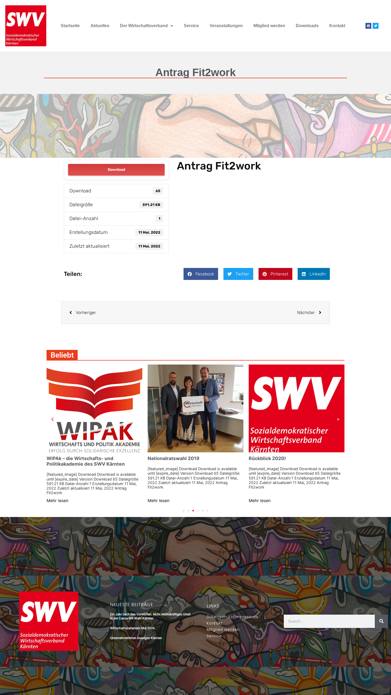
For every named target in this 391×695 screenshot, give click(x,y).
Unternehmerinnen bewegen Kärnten (136, 638)
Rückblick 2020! (267, 458)
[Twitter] (375, 26)
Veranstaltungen (226, 25)
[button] (201, 274)
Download (116, 169)
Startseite (70, 25)
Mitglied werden (269, 25)
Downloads (307, 25)
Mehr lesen (57, 500)
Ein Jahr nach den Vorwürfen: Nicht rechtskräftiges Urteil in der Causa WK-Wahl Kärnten (150, 616)
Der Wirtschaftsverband (144, 25)
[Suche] (381, 621)
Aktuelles (99, 25)
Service (191, 25)
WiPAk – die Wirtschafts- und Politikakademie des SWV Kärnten (86, 461)
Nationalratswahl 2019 (173, 458)
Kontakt (337, 25)
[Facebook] (368, 26)
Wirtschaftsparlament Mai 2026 (132, 628)
